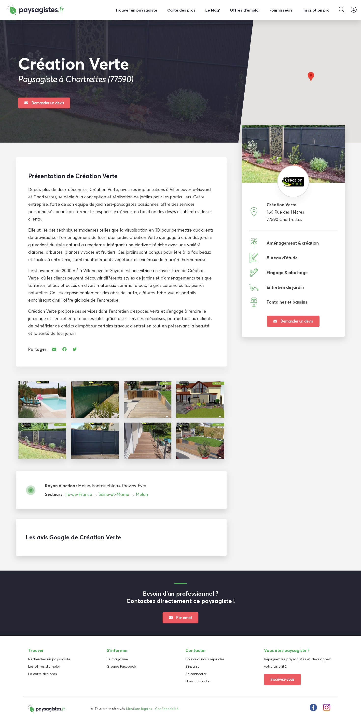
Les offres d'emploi (44, 666)
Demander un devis (47, 102)
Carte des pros (181, 10)
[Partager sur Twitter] (75, 349)
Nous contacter (198, 681)
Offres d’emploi (245, 10)
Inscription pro (316, 10)
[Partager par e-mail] (54, 349)
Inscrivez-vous (282, 679)
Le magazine (117, 659)
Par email (183, 617)
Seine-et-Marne (114, 494)
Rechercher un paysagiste (49, 659)
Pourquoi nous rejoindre (204, 659)
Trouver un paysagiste (136, 10)
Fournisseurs (281, 10)
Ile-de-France (78, 494)
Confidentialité (167, 709)
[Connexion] (353, 10)
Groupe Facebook (121, 666)
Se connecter (196, 674)
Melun (142, 494)
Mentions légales (139, 709)
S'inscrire (192, 666)
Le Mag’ (212, 10)
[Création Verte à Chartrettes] (42, 399)
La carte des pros (42, 674)
